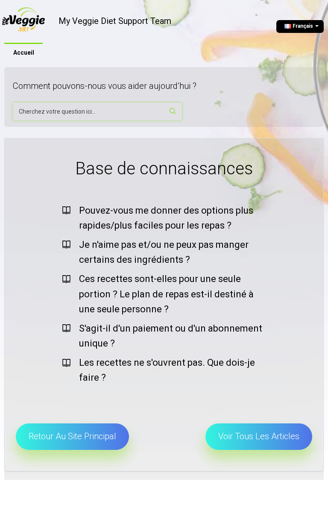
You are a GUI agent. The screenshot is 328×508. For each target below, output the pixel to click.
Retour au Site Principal (72, 436)
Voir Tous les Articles (258, 436)
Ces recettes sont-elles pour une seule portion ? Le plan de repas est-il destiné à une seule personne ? (166, 293)
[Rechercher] (173, 111)
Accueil (23, 52)
